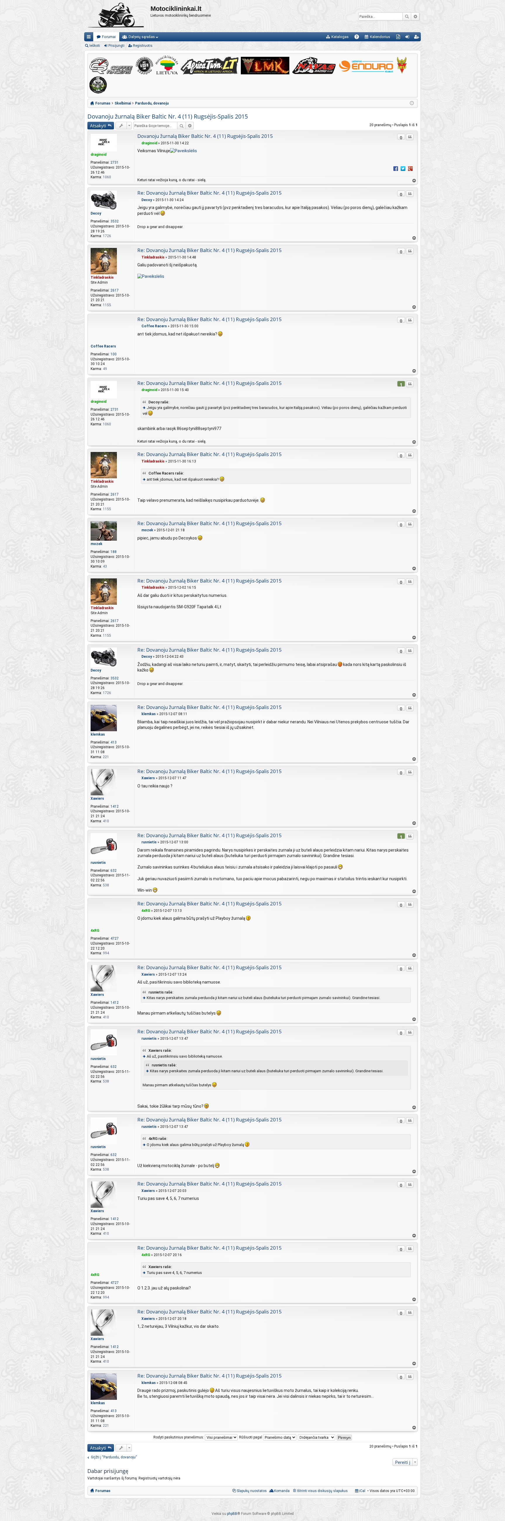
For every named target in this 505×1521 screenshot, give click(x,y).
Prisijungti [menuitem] (408, 38)
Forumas (102, 1491)
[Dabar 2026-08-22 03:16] (412, 103)
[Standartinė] (139, 143)
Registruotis (143, 46)
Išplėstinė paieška (415, 16)
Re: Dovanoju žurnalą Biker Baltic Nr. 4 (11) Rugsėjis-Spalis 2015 (209, 192)
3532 (114, 221)
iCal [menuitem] (361, 1491)
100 (113, 354)
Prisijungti (116, 46)
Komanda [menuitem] (282, 1491)
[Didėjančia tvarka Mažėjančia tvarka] (317, 1437)
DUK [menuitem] (358, 38)
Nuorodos (90, 38)
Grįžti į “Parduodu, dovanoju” (114, 1457)
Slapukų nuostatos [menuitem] (252, 1491)
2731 (114, 162)
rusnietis (98, 863)
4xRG (95, 931)
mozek (96, 544)
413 (113, 742)
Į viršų (414, 181)
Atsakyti (98, 126)
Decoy (96, 213)
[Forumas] (117, 16)
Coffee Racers (103, 346)
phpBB (232, 1514)
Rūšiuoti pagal (251, 1437)
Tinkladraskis (102, 277)
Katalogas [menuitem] (340, 37)
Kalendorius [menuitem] (380, 37)
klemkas (98, 734)
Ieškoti (406, 16)
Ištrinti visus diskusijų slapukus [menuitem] (322, 1491)
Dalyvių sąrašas (142, 37)
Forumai (109, 37)
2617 (114, 290)
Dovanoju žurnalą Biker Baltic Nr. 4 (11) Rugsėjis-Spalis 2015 (167, 116)
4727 (114, 938)
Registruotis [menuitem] (417, 38)
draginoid (98, 155)
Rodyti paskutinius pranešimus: (179, 1437)
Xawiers (97, 799)
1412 (114, 806)
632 (113, 871)
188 (113, 552)
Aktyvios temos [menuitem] (399, 38)
